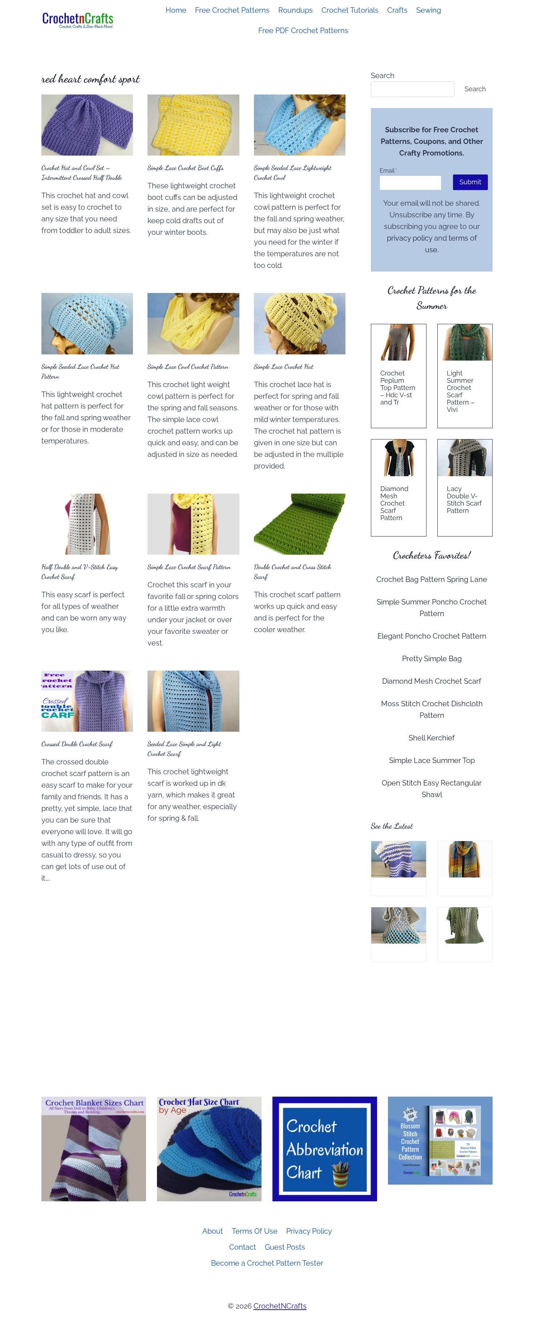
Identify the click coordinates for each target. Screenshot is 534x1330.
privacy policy (409, 238)
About (212, 1231)
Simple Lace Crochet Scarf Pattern (189, 567)
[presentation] (87, 125)
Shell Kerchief (432, 738)
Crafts (397, 10)
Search (383, 75)
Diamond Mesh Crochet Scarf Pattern (394, 503)
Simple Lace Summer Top (432, 760)
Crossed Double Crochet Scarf (76, 744)
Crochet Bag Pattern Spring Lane (431, 579)
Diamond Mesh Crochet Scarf (431, 681)
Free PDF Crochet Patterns (303, 30)
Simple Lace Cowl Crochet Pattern (187, 366)
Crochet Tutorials (350, 10)
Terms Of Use (255, 1231)
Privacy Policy (309, 1231)
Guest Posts (285, 1247)
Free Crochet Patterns (232, 10)
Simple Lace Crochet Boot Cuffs (185, 168)
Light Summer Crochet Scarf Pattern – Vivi (460, 391)
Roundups (295, 10)
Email (388, 170)
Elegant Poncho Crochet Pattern (431, 636)
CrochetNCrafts (280, 1306)
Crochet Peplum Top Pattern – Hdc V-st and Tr (398, 388)
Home (176, 10)
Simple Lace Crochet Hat (283, 366)
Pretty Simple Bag (432, 658)
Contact (242, 1247)
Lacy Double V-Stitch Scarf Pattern (464, 499)
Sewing (428, 10)
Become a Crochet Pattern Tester (267, 1263)
